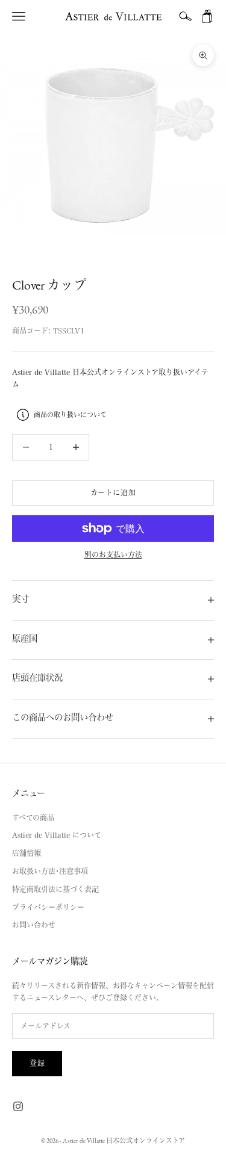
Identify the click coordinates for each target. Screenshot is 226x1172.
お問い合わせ (33, 924)
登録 (37, 1063)
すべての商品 (33, 817)
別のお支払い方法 (113, 554)
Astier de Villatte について (56, 835)
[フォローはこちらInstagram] (18, 1106)
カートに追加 (113, 492)
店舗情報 (26, 853)
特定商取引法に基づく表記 (55, 889)
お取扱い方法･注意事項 (50, 871)
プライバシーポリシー (48, 907)
